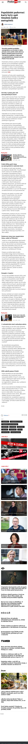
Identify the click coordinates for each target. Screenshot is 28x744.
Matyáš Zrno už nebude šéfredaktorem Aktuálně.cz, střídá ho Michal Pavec (13, 619)
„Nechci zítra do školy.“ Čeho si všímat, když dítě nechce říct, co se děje (13, 700)
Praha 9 (19, 429)
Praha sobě (4, 429)
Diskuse (6, 415)
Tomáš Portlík (13, 429)
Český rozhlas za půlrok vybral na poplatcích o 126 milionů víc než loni (14, 626)
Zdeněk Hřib (4, 427)
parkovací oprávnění (15, 432)
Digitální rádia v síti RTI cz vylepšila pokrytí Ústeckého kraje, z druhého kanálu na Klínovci (14, 663)
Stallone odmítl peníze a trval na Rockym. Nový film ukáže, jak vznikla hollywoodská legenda (12, 595)
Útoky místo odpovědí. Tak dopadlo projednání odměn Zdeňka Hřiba (19, 316)
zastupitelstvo (5, 421)
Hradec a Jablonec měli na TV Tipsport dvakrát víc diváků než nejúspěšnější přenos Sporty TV (12, 655)
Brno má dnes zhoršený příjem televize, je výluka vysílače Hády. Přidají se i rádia (13, 648)
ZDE (9, 72)
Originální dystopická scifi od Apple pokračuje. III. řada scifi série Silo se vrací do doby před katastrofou (14, 588)
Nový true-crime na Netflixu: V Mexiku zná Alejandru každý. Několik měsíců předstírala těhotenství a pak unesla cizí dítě (12, 604)
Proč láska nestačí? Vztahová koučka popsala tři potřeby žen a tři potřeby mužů (13, 707)
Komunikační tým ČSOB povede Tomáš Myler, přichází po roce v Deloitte (12, 633)
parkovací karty (5, 432)
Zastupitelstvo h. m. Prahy (16, 421)
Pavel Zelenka (20, 427)
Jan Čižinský (12, 427)
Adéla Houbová (8, 24)
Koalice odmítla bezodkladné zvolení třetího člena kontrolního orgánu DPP (19, 156)
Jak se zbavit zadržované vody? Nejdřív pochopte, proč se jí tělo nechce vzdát (12, 693)
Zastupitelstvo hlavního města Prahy (9, 424)
